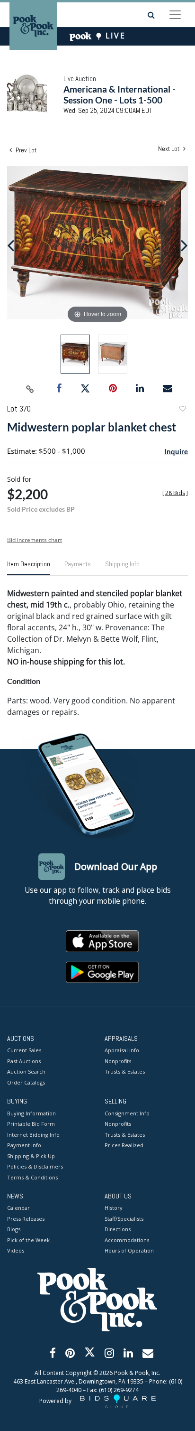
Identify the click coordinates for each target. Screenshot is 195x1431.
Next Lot (169, 149)
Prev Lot (25, 150)
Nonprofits (118, 1061)
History (114, 1207)
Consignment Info (127, 1113)
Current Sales (24, 1050)
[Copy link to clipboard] (30, 388)
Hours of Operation (129, 1250)
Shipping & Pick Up (31, 1156)
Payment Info (24, 1145)
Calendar (18, 1207)
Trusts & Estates (125, 1071)
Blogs (13, 1229)
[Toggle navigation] (175, 15)
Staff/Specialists (124, 1218)
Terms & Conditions (32, 1177)
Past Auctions (24, 1061)
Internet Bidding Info (33, 1134)
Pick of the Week (28, 1240)
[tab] (28, 567)
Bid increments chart (34, 540)
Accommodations (127, 1240)
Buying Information (31, 1113)
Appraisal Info (122, 1050)
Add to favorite (182, 409)
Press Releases (25, 1218)
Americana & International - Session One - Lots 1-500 (119, 94)
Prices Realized (124, 1145)
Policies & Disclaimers (35, 1166)
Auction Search (26, 1071)
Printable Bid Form (31, 1123)
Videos (15, 1250)
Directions (118, 1229)
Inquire (176, 451)
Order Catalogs (26, 1082)
